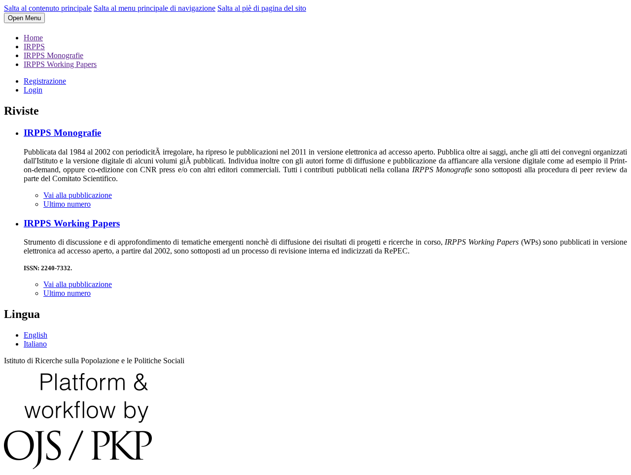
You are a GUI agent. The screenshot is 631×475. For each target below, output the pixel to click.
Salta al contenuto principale (48, 8)
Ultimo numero (67, 204)
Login (33, 90)
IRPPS (34, 46)
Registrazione (45, 81)
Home (33, 37)
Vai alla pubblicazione (77, 195)
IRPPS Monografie (53, 55)
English (35, 335)
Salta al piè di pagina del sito (261, 8)
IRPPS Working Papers (60, 64)
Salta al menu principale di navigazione (154, 8)
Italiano (35, 344)
